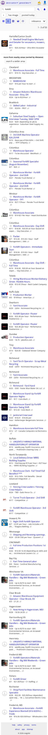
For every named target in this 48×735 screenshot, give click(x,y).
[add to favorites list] (10, 39)
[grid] (13, 21)
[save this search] (44, 9)
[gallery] (18, 21)
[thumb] (8, 21)
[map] (22, 21)
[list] (3, 21)
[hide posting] (11, 50)
